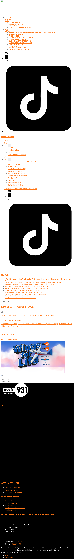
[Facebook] (7, 58)
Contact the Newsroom (20, 28)
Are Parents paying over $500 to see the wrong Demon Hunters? (27, 286)
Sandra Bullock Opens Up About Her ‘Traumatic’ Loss (22, 296)
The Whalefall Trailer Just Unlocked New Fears (20, 298)
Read (7, 21)
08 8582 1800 (18, 542)
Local (7, 31)
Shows (8, 19)
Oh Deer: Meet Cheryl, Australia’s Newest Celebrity (22, 290)
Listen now (6, 137)
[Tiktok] (39, 132)
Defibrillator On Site (19, 49)
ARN (6, 555)
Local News (14, 22)
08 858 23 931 (16, 544)
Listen (8, 17)
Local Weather (16, 24)
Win (6, 29)
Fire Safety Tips (16, 44)
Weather (13, 46)
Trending (13, 26)
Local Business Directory (21, 38)
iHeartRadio (9, 557)
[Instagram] (6, 63)
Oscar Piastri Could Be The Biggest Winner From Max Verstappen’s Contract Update (33, 283)
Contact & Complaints (13, 488)
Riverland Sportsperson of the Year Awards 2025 (32, 33)
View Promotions (9, 339)
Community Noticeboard (20, 43)
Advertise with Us (17, 48)
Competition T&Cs (11, 503)
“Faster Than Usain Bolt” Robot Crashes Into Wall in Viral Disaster (26, 288)
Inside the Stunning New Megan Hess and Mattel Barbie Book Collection (29, 285)
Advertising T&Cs (11, 505)
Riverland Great (16, 34)
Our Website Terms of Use (15, 508)
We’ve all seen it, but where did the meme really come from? (25, 294)
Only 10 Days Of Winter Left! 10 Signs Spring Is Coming (23, 292)
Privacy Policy (10, 501)
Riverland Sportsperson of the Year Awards (20, 189)
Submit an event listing (20, 41)
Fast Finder (14, 36)
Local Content (10, 510)
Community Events (17, 39)
